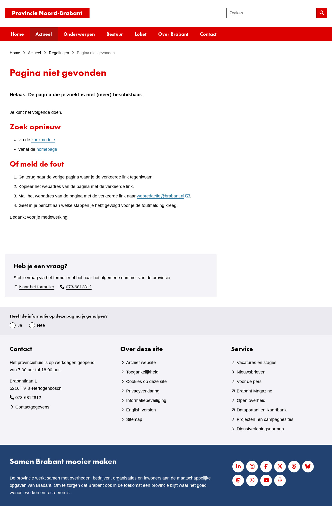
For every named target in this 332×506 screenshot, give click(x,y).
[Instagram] (252, 466)
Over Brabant (173, 34)
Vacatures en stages (256, 362)
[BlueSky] (308, 466)
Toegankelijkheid (142, 372)
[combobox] (271, 13)
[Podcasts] (280, 480)
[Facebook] (266, 466)
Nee (41, 325)
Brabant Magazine (254, 391)
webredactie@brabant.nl (160, 196)
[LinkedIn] (238, 466)
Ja (19, 325)
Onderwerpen (79, 34)
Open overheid (251, 400)
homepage (46, 149)
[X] (280, 466)
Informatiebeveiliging (146, 400)
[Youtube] (266, 480)
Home (17, 34)
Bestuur (114, 34)
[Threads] (294, 466)
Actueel (43, 34)
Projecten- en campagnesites (265, 419)
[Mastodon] (238, 480)
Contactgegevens (32, 407)
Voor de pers (249, 381)
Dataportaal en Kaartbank (262, 410)
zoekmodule (43, 139)
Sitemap (134, 419)
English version (141, 410)
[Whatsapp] (252, 480)
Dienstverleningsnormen (260, 428)
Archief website (141, 362)
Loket (141, 34)
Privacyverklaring (142, 391)
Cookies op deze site (146, 381)
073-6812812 (79, 286)
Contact (208, 34)
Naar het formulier (36, 286)
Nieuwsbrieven (251, 372)
